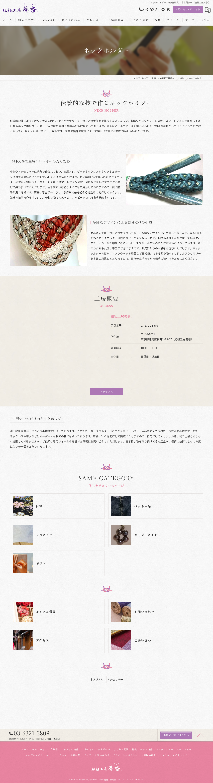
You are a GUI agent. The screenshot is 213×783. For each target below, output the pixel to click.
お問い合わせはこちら (187, 9)
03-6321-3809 (149, 325)
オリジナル (96, 679)
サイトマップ (180, 755)
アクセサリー (115, 679)
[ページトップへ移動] (200, 735)
